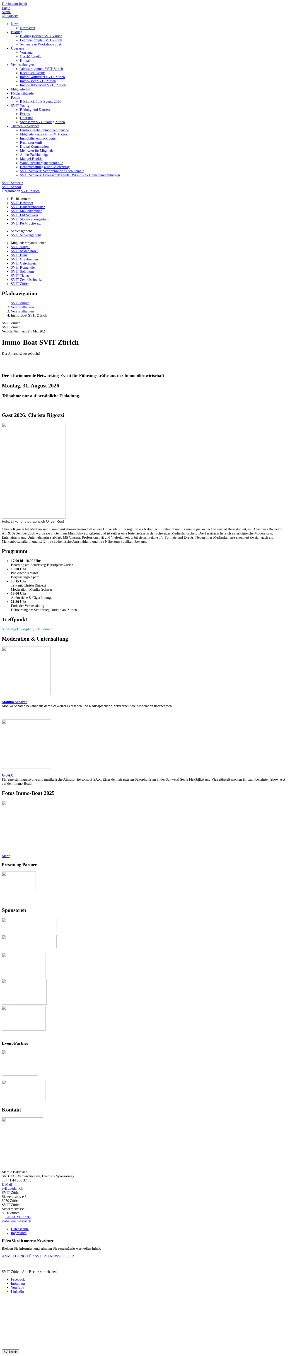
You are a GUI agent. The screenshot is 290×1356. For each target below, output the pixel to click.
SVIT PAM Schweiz (26, 223)
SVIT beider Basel (24, 251)
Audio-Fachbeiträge (34, 155)
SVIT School (11, 187)
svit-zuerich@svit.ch (16, 1221)
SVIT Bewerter (22, 203)
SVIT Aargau (20, 247)
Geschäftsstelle (30, 56)
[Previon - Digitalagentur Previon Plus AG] (79, 1347)
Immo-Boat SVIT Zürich (38, 81)
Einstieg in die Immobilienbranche (44, 130)
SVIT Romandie (23, 267)
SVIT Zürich (30, 191)
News (15, 24)
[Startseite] (10, 16)
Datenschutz (20, 1229)
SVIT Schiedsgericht (26, 235)
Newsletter (27, 28)
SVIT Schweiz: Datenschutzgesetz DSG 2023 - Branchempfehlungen (70, 175)
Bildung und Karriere (35, 110)
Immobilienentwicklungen (38, 138)
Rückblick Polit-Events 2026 (40, 101)
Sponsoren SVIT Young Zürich (42, 122)
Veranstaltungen (22, 65)
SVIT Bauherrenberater (28, 207)
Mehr (6, 856)
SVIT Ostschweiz (23, 263)
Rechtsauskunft (31, 142)
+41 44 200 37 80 (18, 1217)
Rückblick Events (32, 73)
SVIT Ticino (20, 275)
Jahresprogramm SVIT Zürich (41, 69)
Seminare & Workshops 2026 (41, 44)
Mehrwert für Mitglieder (37, 150)
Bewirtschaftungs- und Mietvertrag (45, 167)
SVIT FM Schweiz (24, 215)
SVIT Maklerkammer (26, 211)
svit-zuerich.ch (12, 1188)
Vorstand (26, 52)
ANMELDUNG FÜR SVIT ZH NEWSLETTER (38, 1256)
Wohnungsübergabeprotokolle (41, 163)
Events (25, 114)
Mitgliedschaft (21, 89)
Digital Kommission (34, 146)
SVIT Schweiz (12, 183)
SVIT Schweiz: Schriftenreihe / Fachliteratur (52, 171)
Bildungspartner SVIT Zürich (41, 36)
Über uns (17, 48)
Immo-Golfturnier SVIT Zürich (42, 77)
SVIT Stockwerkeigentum (29, 219)
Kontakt (25, 60)
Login (6, 8)
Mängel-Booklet (31, 159)
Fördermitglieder (23, 93)
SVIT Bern (19, 255)
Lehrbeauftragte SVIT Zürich (41, 40)
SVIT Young (20, 105)
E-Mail (7, 1184)
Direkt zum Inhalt (14, 4)
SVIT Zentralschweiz (26, 280)
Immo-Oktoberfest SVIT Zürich (43, 85)
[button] (10, 1351)
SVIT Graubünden (24, 259)
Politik (15, 97)
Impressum (19, 1233)
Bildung (16, 32)
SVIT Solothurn (22, 271)
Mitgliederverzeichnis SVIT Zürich (45, 134)
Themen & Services (25, 126)
